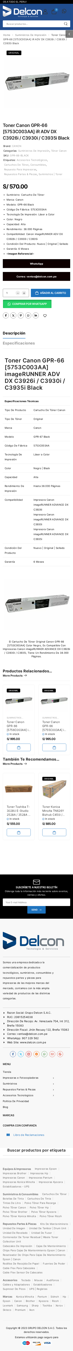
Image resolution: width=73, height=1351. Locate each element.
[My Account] (45, 11)
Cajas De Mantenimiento (51, 1245)
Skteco (7, 1309)
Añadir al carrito (53, 292)
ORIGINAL (13, 52)
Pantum (42, 1296)
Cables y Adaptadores (16, 1284)
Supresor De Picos (14, 1288)
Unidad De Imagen (14, 1228)
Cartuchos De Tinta (39, 1198)
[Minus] (18, 293)
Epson (6, 1300)
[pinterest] (36, 1054)
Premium (20, 1309)
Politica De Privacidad (16, 1101)
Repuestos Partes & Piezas (20, 174)
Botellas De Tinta (13, 1198)
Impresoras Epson (46, 1168)
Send (34, 909)
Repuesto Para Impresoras (20, 169)
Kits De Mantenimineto (54, 1223)
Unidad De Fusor (41, 1232)
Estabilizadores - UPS (16, 1186)
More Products (13, 675)
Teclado (26, 1280)
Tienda (7, 1071)
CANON (16, 146)
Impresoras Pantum (40, 1177)
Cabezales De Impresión (17, 1245)
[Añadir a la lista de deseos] (45, 316)
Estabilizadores (43, 1284)
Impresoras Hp (39, 1173)
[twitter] (21, 1054)
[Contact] (64, 11)
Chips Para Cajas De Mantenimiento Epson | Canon (34, 1250)
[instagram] (29, 1054)
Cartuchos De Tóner (16, 164)
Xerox (59, 1305)
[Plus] (24, 293)
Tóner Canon (59, 150)
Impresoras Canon (14, 1177)
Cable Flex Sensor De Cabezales (23, 1272)
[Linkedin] (36, 315)
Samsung (22, 1305)
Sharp (35, 1305)
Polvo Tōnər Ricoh (51, 1216)
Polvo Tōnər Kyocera (43, 1211)
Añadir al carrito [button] (19, 747)
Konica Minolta (25, 1296)
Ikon (31, 1309)
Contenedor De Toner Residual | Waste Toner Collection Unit (30, 1239)
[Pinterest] (21, 315)
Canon (18, 1300)
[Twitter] (13, 315)
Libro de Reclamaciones (28, 1134)
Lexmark (8, 1305)
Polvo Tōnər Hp (39, 1207)
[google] (60, 1054)
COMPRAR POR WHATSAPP (29, 303)
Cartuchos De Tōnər (54, 1194)
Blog (5, 1106)
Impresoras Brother (14, 1173)
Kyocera (43, 1300)
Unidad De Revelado (15, 1232)
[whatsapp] (44, 1054)
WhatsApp (36, 263)
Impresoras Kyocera (51, 1181)
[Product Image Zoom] (63, 109)
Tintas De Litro (12, 1202)
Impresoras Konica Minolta (19, 1181)
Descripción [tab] (14, 333)
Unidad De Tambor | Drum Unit (47, 1228)
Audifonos (52, 1280)
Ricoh (55, 1300)
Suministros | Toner (51, 174)
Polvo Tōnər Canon (14, 1207)
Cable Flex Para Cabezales (19, 1268)
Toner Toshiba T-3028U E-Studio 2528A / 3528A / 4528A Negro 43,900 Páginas (18, 814)
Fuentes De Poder (54, 1263)
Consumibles (38, 164)
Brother (30, 1300)
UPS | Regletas (38, 1288)
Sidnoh (55, 1296)
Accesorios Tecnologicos (18, 1095)
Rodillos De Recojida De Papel (21, 1263)
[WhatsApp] (28, 315)
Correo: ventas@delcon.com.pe (36, 276)
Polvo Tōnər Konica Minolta (19, 1216)
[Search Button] (66, 23)
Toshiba (47, 1305)
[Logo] (22, 11)
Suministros (10, 1083)
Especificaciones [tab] (19, 343)
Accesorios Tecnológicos (32, 159)
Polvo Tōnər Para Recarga (40, 1202)
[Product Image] (36, 82)
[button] (69, 34)
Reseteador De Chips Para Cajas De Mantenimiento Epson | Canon (34, 1257)
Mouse (38, 1280)
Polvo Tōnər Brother (15, 1211)
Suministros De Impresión (30, 34)
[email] (52, 1054)
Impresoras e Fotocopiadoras (20, 1077)
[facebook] (13, 1054)
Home (6, 34)
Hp (64, 1296)
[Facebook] (6, 315)
